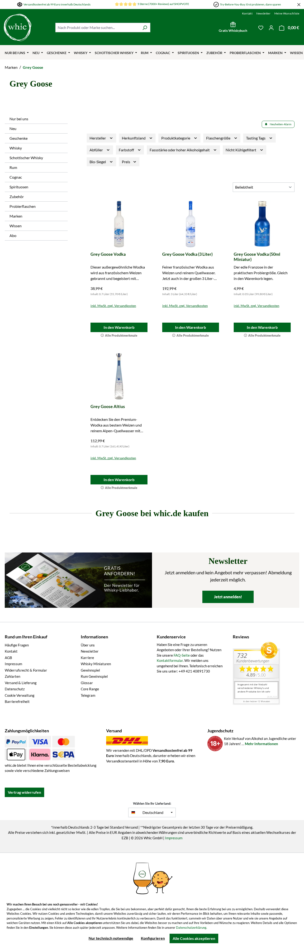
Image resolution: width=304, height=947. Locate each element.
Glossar (87, 683)
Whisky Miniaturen (96, 664)
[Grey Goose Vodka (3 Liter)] (190, 224)
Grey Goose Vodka (108, 254)
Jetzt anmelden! (228, 596)
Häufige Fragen (17, 645)
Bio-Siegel (98, 161)
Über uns (88, 645)
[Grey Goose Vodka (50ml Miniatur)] (262, 224)
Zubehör (17, 196)
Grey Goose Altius (107, 406)
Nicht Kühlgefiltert (241, 150)
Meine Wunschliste (286, 13)
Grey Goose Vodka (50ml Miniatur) (257, 256)
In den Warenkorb (119, 327)
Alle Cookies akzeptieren (194, 938)
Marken (16, 216)
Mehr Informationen (261, 744)
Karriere (87, 657)
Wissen (16, 225)
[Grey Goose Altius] (118, 376)
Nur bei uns (19, 118)
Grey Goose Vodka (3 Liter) (187, 254)
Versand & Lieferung (21, 683)
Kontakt (247, 13)
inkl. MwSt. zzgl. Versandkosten (113, 306)
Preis (126, 161)
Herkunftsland (134, 138)
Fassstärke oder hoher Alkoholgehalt (180, 150)
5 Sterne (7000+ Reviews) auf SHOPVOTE (163, 4)
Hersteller (98, 138)
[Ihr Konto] (271, 27)
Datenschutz (15, 689)
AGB (8, 657)
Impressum (13, 664)
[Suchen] (144, 27)
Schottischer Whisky (26, 157)
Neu (13, 128)
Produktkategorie (176, 138)
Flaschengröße (218, 138)
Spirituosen (19, 187)
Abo (13, 235)
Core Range (90, 689)
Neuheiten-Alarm (280, 124)
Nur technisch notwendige (111, 938)
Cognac (16, 177)
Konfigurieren (153, 938)
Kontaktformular (170, 660)
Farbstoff (127, 150)
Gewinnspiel (90, 670)
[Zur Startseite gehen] (17, 27)
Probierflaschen (23, 206)
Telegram (88, 695)
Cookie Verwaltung (19, 695)
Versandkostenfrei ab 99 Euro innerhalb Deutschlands (57, 4)
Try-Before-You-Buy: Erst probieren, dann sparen (250, 4)
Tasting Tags (256, 138)
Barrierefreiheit (17, 701)
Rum (13, 167)
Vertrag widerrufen (24, 792)
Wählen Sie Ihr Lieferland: (152, 803)
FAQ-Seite (182, 655)
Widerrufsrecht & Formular (26, 670)
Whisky (16, 148)
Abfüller (97, 150)
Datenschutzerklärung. (191, 927)
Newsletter (263, 13)
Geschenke (19, 138)
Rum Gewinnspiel (94, 676)
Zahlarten (12, 676)
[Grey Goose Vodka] (118, 224)
